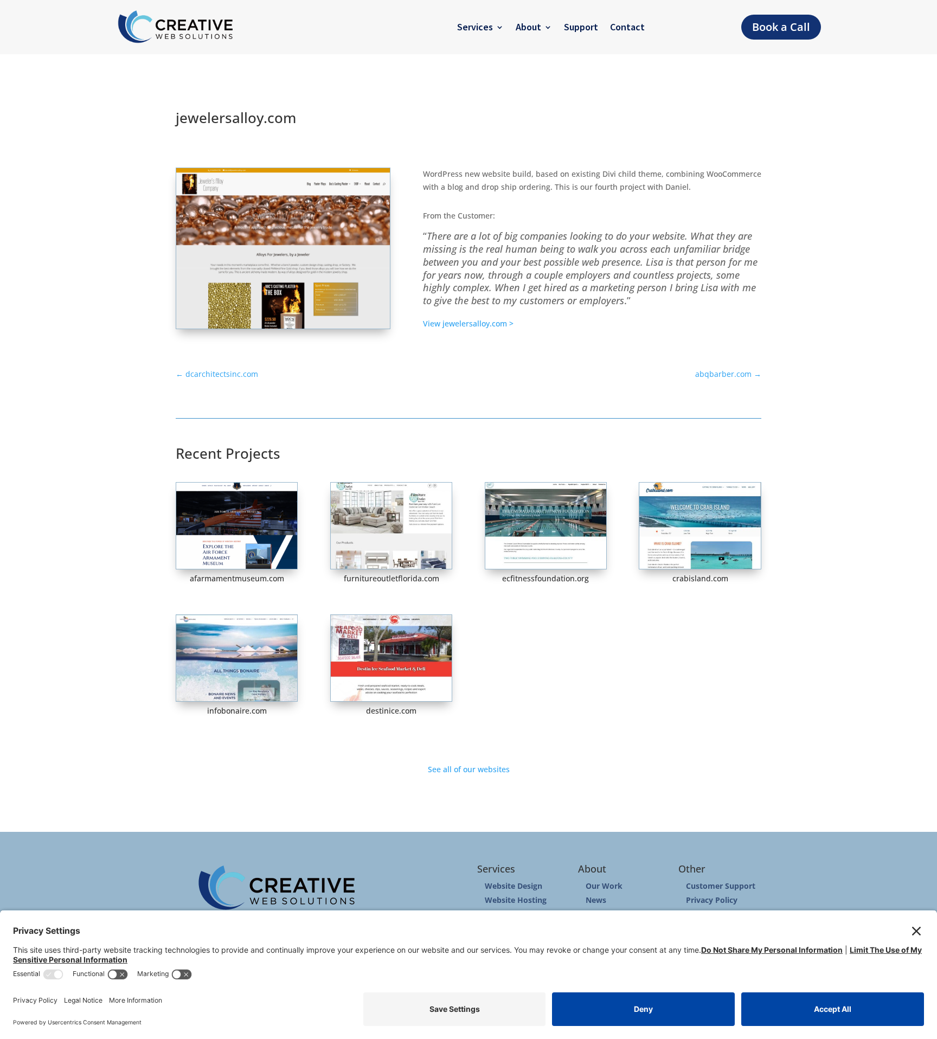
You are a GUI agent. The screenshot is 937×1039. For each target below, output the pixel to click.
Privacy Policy (711, 900)
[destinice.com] (391, 658)
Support (581, 27)
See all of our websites (469, 769)
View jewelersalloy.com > (468, 323)
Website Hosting (516, 900)
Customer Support (720, 886)
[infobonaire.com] (237, 658)
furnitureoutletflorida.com (391, 578)
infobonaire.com (237, 711)
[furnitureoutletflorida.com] (391, 525)
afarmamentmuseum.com (237, 578)
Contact (627, 27)
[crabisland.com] (700, 525)
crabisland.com (700, 578)
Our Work (604, 886)
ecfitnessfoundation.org (545, 578)
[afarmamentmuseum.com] (237, 525)
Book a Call (781, 27)
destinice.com (391, 711)
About (528, 27)
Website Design (513, 886)
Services (475, 27)
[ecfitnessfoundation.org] (546, 525)
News (596, 900)
